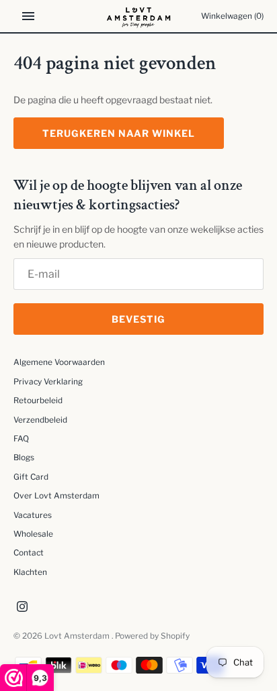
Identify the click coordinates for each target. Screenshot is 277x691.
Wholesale (33, 534)
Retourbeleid (38, 400)
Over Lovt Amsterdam (56, 495)
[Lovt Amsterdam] (139, 16)
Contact (28, 552)
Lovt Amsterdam (78, 636)
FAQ (21, 438)
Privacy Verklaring (48, 381)
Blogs (23, 457)
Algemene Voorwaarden (59, 362)
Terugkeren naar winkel (118, 133)
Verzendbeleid (40, 420)
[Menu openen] (28, 16)
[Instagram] (22, 607)
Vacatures (32, 515)
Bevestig (138, 319)
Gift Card (30, 477)
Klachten (30, 572)
